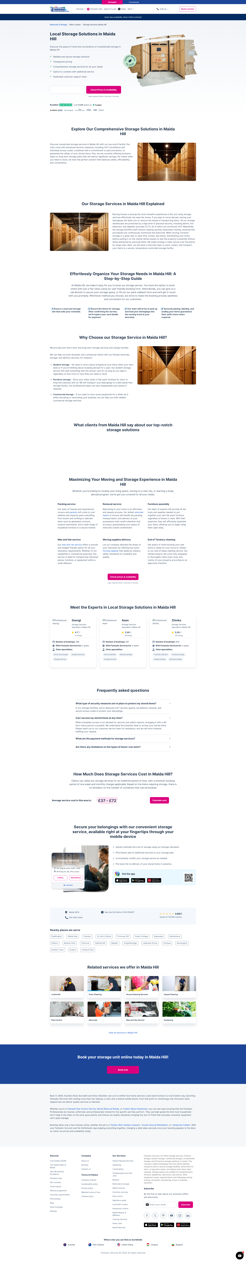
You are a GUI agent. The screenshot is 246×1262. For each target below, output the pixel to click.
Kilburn (54, 943)
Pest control (117, 1196)
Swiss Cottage (141, 936)
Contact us (85, 1169)
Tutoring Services (119, 1219)
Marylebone (175, 936)
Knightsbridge (130, 943)
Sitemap (53, 1211)
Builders (115, 1180)
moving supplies (111, 551)
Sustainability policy (89, 1184)
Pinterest (163, 1215)
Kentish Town (57, 950)
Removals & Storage (58, 24)
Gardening (116, 1165)
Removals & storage (120, 1184)
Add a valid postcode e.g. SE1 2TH (65, 103)
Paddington (56, 936)
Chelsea (167, 943)
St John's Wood (104, 936)
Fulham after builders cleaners (125, 1125)
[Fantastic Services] (59, 8)
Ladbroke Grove (150, 943)
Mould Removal (118, 1227)
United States (127, 1245)
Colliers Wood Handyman (135, 1109)
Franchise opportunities (60, 1195)
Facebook (147, 1215)
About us (85, 1161)
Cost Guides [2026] (58, 1161)
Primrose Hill (123, 936)
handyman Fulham (181, 1125)
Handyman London (120, 1208)
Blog (52, 1203)
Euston (73, 950)
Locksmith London (120, 1204)
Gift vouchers (55, 1182)
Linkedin (188, 1215)
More (130, 9)
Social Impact (55, 1186)
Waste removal (118, 1188)
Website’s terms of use (90, 1192)
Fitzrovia (85, 943)
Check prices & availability (123, 577)
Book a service (187, 9)
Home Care (117, 1223)
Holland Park (88, 950)
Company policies (88, 1180)
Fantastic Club (96, 9)
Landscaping (117, 1169)
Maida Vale (73, 936)
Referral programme (58, 1190)
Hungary (154, 1245)
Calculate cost (159, 800)
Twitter (155, 1215)
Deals (123, 9)
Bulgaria (179, 1245)
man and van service (72, 544)
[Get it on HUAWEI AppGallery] (154, 880)
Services (79, 9)
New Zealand (98, 1245)
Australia (71, 1245)
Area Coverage (56, 1207)
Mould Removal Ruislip (108, 1109)
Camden (87, 936)
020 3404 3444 (76, 917)
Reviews (84, 1165)
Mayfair (114, 943)
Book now (123, 1070)
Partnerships (55, 1199)
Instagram (180, 1215)
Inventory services (120, 1192)
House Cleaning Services (122, 1161)
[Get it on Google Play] (138, 880)
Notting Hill (100, 943)
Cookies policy (87, 1196)
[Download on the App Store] (122, 880)
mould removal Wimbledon (155, 1125)
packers (73, 512)
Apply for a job (110, 9)
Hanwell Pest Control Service (82, 1109)
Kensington (182, 943)
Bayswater (158, 936)
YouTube (171, 1215)
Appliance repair (119, 1200)
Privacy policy (87, 1188)
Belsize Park (69, 943)
